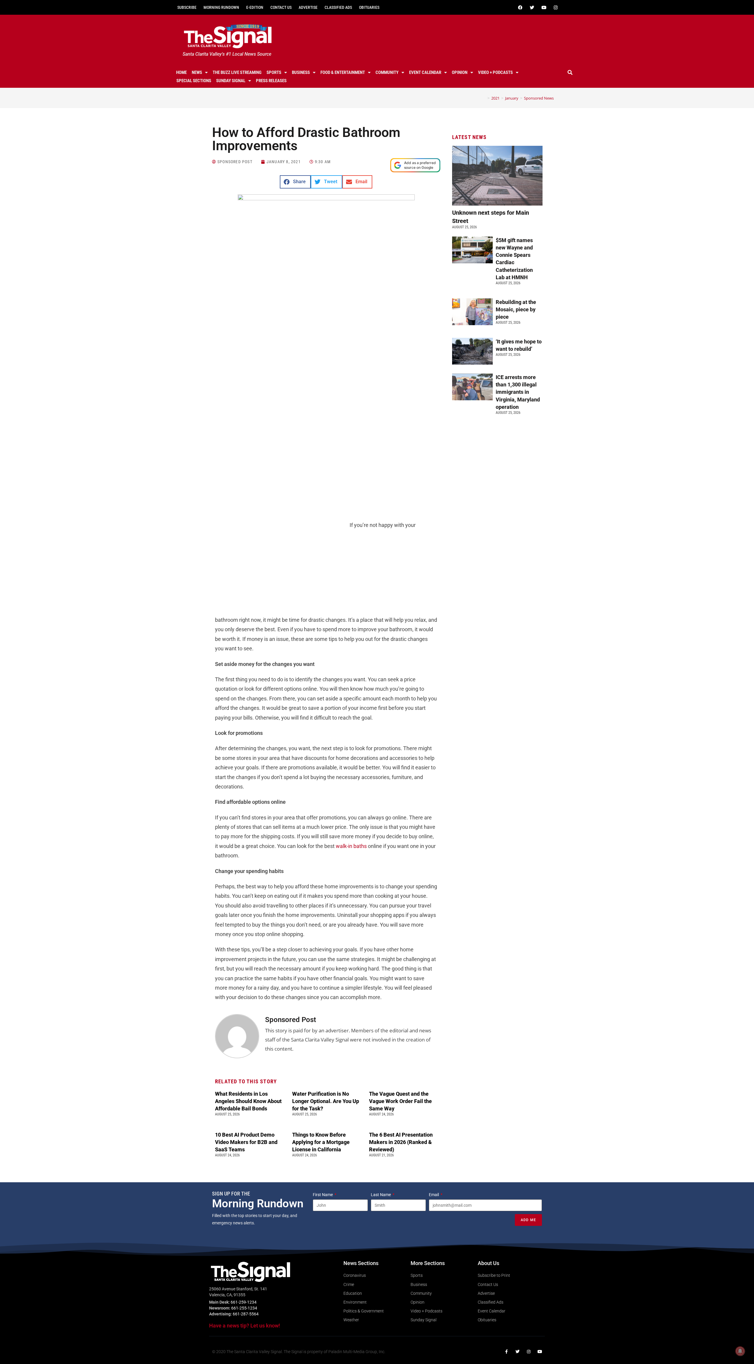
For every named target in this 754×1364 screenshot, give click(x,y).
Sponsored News (539, 98)
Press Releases (271, 80)
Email (434, 1194)
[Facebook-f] (506, 1352)
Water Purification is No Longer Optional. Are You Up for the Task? (325, 1101)
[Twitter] (532, 7)
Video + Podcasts (495, 72)
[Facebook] (520, 7)
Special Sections (193, 80)
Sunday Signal (230, 80)
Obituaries (369, 7)
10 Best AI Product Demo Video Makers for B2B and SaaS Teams (246, 1142)
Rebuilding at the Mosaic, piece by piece (516, 309)
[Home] (484, 98)
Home (181, 72)
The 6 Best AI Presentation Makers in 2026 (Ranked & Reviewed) (401, 1142)
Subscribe (186, 7)
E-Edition (254, 7)
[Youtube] (543, 7)
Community (387, 72)
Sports (274, 72)
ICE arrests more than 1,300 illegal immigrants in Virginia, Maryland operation (518, 392)
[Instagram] (555, 7)
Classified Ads (338, 7)
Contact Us (281, 7)
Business (301, 72)
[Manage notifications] (740, 1351)
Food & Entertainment (342, 72)
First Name (323, 1194)
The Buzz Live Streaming (237, 72)
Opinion (459, 72)
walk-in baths (351, 846)
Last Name (381, 1194)
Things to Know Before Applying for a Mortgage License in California (321, 1142)
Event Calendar (425, 72)
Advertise (308, 7)
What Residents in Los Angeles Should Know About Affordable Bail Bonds (248, 1101)
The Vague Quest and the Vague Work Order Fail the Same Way (400, 1101)
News (197, 72)
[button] (570, 72)
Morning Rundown (221, 7)
